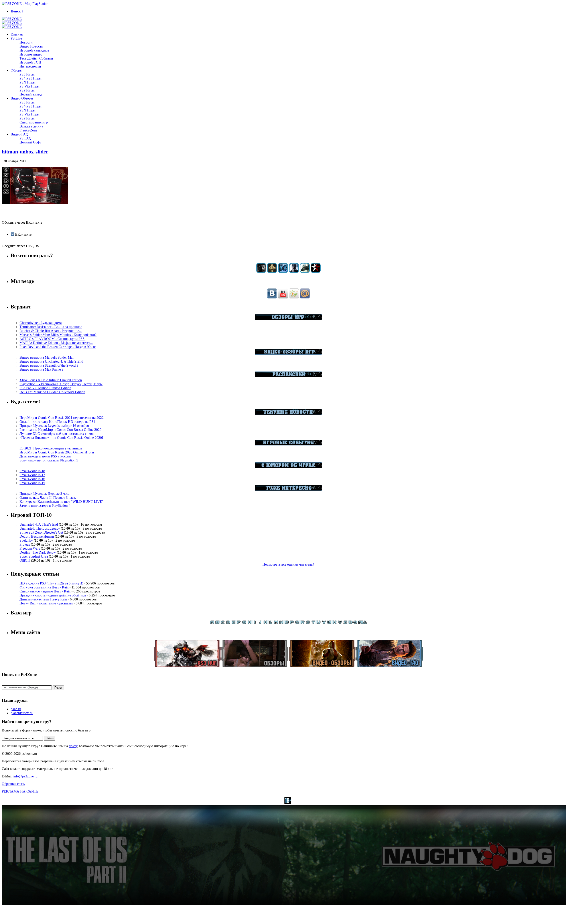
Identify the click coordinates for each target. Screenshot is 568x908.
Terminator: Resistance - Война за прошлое (51, 327)
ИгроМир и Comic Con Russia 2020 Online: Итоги (57, 452)
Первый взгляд (31, 94)
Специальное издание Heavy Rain (45, 591)
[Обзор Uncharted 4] (294, 272)
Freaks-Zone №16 (32, 479)
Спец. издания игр (34, 122)
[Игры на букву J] (260, 623)
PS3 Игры (27, 74)
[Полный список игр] (362, 623)
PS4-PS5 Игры (30, 78)
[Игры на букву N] (281, 623)
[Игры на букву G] (244, 623)
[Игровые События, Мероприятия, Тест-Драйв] (288, 444)
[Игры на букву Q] (297, 623)
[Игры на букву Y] (340, 623)
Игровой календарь (34, 50)
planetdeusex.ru (22, 713)
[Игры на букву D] (228, 623)
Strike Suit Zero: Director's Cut (41, 532)
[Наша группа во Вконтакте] (272, 297)
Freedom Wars (30, 548)
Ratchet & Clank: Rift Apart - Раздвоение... (51, 331)
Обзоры (16, 70)
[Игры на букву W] (329, 623)
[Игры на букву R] (302, 623)
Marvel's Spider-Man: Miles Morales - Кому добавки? (58, 335)
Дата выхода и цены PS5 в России (45, 456)
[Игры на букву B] (217, 623)
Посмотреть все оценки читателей (288, 564)
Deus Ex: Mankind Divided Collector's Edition (52, 392)
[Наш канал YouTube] (283, 297)
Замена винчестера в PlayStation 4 (45, 505)
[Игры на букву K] (265, 623)
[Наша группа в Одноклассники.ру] (294, 297)
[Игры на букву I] (254, 623)
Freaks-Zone (28, 130)
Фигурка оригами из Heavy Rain (44, 587)
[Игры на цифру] (352, 623)
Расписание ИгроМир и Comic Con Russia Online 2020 (60, 429)
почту (73, 746)
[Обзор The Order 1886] (272, 272)
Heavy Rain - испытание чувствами (46, 603)
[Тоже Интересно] (288, 489)
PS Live (16, 38)
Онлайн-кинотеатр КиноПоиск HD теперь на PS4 (57, 421)
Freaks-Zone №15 (32, 483)
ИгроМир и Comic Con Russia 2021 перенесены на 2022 (62, 417)
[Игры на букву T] (313, 623)
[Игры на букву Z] (345, 623)
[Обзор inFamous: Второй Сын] (316, 272)
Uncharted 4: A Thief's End (39, 524)
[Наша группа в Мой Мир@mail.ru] (305, 297)
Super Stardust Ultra (34, 556)
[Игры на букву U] (318, 623)
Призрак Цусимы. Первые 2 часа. (45, 493)
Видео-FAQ (19, 134)
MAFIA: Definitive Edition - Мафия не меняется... (56, 343)
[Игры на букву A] (212, 623)
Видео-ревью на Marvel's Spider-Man (47, 357)
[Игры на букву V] (324, 623)
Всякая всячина (31, 126)
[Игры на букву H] (249, 623)
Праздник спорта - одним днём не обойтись (53, 595)
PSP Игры (27, 90)
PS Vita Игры (29, 86)
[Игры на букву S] (308, 623)
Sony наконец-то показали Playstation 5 (49, 460)
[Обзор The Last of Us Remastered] (261, 272)
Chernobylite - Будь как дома (41, 323)
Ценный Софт (30, 142)
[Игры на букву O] (286, 623)
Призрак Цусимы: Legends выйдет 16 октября (54, 425)
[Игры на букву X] (334, 623)
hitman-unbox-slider (25, 152)
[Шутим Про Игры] (288, 467)
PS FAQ (26, 138)
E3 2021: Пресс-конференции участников (51, 448)
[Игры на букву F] (239, 623)
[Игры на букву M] (276, 623)
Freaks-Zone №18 (32, 471)
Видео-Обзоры (22, 98)
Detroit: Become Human (37, 536)
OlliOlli (25, 560)
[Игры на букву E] (233, 623)
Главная (17, 34)
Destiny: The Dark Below (38, 552)
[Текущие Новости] (288, 413)
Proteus (25, 544)
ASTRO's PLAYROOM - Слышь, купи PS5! (52, 339)
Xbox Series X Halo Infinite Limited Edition (51, 380)
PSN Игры (28, 82)
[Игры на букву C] (223, 623)
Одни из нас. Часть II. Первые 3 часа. (48, 497)
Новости (26, 42)
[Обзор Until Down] (283, 272)
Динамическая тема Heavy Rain (43, 599)
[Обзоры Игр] (288, 319)
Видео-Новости (31, 46)
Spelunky (26, 540)
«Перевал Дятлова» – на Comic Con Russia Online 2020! (61, 437)
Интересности (30, 66)
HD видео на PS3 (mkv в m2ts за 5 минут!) (51, 583)
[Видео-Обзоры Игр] (288, 353)
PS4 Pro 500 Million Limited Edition (45, 388)
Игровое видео (31, 54)
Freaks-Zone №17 (32, 475)
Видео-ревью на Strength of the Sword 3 (49, 365)
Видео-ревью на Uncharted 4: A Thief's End (51, 361)
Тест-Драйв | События (36, 58)
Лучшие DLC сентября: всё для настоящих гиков (57, 433)
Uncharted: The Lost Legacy (40, 528)
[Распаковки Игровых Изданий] (288, 376)
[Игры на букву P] (292, 623)
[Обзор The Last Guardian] (305, 272)
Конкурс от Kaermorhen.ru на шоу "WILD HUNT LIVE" (62, 501)
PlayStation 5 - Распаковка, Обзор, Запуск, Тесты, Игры (61, 384)
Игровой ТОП (30, 62)
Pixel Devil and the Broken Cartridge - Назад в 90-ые (58, 347)
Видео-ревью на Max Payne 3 (41, 369)
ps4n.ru (16, 709)
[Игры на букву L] (270, 623)
